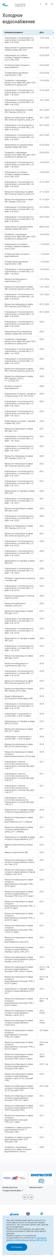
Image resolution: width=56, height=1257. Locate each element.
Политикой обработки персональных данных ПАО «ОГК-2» (26, 1239)
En (41, 4)
